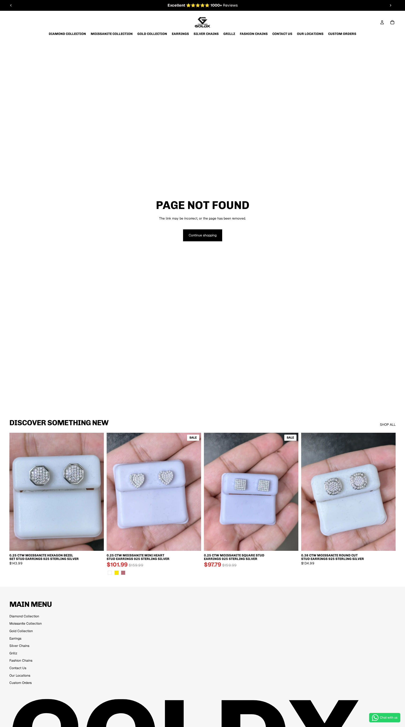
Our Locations (19, 675)
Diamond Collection (24, 616)
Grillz (13, 653)
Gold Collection (21, 631)
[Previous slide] (11, 5)
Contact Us (17, 668)
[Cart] (392, 22)
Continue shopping (203, 235)
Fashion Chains (20, 660)
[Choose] (96, 543)
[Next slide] (390, 5)
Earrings (15, 638)
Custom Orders (20, 683)
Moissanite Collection (25, 623)
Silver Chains (19, 646)
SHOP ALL (388, 424)
